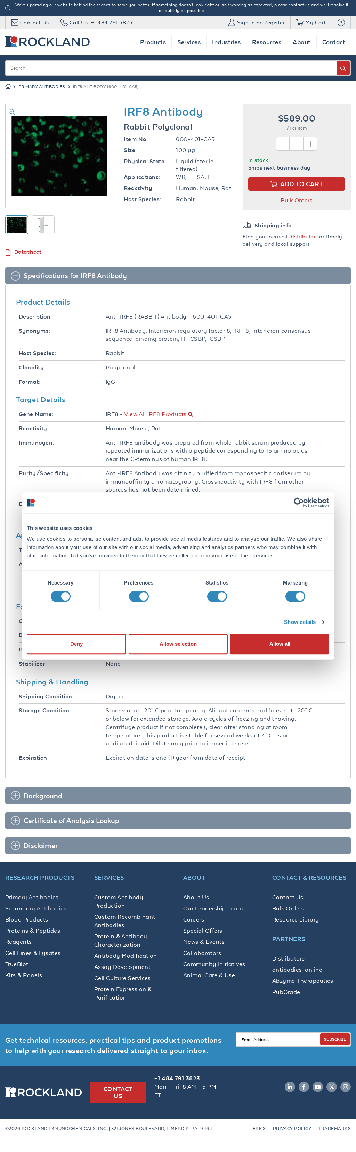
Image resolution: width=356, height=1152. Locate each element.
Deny (76, 644)
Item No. (136, 139)
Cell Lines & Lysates (33, 952)
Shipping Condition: (46, 696)
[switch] (139, 596)
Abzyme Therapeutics (302, 980)
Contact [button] (333, 42)
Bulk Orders (297, 200)
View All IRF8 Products (155, 413)
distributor (302, 237)
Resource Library (295, 919)
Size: (130, 150)
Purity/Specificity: (45, 473)
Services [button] (189, 42)
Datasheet (27, 252)
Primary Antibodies (41, 86)
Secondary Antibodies (36, 908)
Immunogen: (36, 442)
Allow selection (178, 644)
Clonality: (32, 367)
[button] (341, 22)
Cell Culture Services (122, 977)
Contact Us (288, 897)
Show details (300, 622)
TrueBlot (17, 964)
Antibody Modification (125, 955)
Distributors (288, 958)
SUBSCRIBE (335, 1039)
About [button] (301, 42)
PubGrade (286, 991)
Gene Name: (36, 414)
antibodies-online (297, 969)
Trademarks (334, 1128)
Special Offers (202, 930)
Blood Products (26, 919)
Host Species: (142, 199)
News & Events (204, 941)
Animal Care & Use (209, 975)
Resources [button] (266, 42)
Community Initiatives (214, 964)
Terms (258, 1128)
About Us (196, 897)
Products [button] (153, 42)
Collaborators (202, 952)
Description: (35, 316)
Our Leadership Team (213, 908)
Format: (29, 381)
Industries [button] (226, 42)
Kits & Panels (23, 975)
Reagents (18, 941)
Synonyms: (34, 331)
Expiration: (34, 757)
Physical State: (145, 161)
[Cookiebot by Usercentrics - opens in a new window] (298, 502)
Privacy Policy (292, 1128)
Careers (193, 919)
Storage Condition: (45, 710)
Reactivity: (139, 188)
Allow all (279, 644)
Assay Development (122, 966)
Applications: (142, 177)
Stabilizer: (33, 663)
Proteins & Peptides (32, 930)
